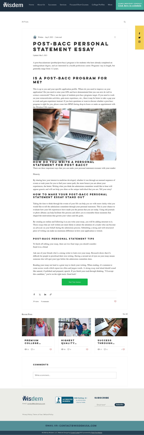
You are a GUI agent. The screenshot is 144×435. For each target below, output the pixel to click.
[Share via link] (51, 294)
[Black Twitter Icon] (139, 37)
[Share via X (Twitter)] (40, 294)
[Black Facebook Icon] (139, 33)
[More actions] (115, 37)
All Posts (25, 22)
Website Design (63, 432)
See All (125, 314)
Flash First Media (96, 432)
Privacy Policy (27, 414)
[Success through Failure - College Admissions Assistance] (111, 327)
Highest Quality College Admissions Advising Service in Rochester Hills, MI (70, 342)
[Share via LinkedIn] (45, 294)
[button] (98, 4)
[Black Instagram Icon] (139, 41)
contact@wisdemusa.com (36, 403)
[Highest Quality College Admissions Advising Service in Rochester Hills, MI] (74, 327)
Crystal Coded (75, 432)
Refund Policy (48, 414)
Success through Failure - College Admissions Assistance (107, 342)
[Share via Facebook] (34, 294)
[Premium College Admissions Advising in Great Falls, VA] (38, 327)
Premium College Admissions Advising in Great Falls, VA (38, 342)
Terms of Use (37, 414)
